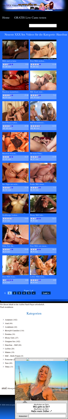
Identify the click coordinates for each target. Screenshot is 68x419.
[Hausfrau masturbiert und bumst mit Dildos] (15, 89)
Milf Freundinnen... (37, 122)
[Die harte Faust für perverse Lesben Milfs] (43, 151)
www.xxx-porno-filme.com (14, 405)
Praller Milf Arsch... (37, 184)
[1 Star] (4, 64)
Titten (7, 366)
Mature (8, 352)
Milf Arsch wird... (37, 92)
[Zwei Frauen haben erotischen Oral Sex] (15, 120)
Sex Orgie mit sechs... (10, 184)
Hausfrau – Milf (11, 345)
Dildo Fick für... (8, 246)
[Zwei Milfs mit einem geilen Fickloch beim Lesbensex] (43, 243)
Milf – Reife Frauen (12, 355)
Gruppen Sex (10, 341)
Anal (7, 323)
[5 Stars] (12, 64)
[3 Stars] (8, 64)
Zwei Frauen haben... (10, 122)
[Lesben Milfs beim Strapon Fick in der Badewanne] (43, 274)
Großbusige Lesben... (10, 215)
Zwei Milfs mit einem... (39, 246)
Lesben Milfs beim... (38, 276)
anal (4, 388)
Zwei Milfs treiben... (38, 61)
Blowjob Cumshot (12, 330)
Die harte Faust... (36, 153)
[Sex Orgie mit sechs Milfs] (15, 181)
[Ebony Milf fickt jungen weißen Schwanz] (43, 212)
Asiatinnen (9, 327)
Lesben (8, 348)
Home (6, 17)
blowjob (11, 388)
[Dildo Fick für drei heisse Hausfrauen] (15, 243)
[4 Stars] (10, 64)
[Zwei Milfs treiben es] (43, 58)
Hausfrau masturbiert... (11, 92)
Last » (46, 293)
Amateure (9, 319)
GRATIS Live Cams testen (30, 17)
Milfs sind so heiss (9, 61)
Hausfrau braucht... (9, 153)
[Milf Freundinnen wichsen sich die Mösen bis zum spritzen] (43, 120)
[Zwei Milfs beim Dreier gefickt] (15, 274)
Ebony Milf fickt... (37, 215)
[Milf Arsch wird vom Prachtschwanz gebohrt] (43, 89)
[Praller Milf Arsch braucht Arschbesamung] (43, 181)
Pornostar (9, 359)
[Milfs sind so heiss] (15, 58)
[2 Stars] (6, 64)
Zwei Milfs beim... (9, 276)
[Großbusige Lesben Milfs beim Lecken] (15, 212)
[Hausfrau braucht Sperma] (15, 151)
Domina (8, 334)
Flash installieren (6, 307)
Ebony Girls (10, 337)
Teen (7, 363)
